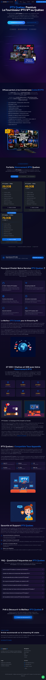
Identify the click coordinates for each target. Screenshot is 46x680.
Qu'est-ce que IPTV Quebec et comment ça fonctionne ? (15, 569)
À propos (24, 2)
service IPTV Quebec (21, 435)
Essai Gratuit (26, 652)
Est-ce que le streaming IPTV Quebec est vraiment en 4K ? (16, 581)
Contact (28, 1)
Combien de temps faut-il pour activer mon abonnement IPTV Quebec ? (19, 589)
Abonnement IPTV (27, 650)
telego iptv (23, 675)
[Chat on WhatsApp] (43, 677)
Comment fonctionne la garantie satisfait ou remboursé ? (16, 585)
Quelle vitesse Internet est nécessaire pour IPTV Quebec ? (16, 593)
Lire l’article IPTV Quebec (6, 640)
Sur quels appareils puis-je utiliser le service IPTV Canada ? (16, 577)
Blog (21, 1)
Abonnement (10, 1)
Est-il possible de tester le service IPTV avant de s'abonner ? (16, 597)
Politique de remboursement (6, 664)
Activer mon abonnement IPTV (23, 617)
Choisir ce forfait (12, 207)
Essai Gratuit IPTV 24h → (32, 22)
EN (33, 1)
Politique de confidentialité (6, 662)
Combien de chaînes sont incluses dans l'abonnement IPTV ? (16, 573)
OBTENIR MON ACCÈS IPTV (17, 22)
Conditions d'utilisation (5, 665)
